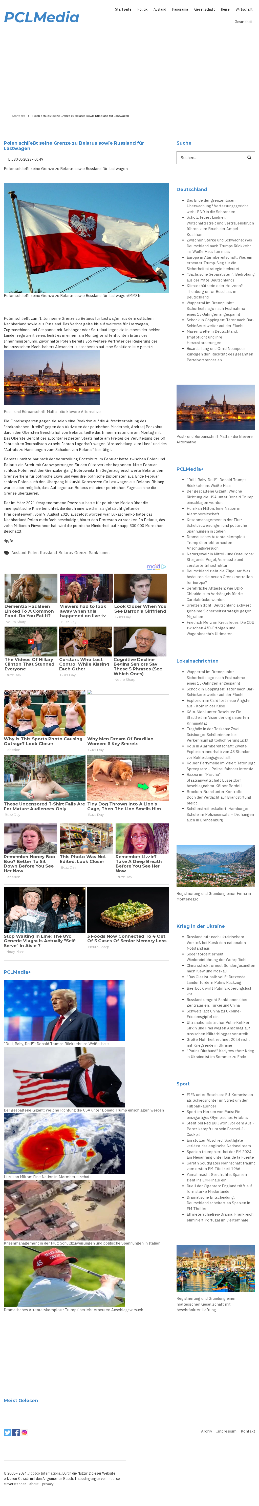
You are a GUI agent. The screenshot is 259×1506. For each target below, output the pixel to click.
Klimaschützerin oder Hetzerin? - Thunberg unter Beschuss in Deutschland (216, 291)
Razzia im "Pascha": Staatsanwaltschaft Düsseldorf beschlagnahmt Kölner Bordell (214, 780)
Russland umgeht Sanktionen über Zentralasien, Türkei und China (217, 1002)
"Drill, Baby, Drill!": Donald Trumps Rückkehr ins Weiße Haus (56, 1043)
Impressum (226, 1431)
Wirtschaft (244, 9)
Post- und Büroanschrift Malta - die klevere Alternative (52, 411)
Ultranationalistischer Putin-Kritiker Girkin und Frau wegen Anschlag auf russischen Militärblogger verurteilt (218, 1028)
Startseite (123, 9)
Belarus (65, 552)
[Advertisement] (129, 67)
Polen (33, 552)
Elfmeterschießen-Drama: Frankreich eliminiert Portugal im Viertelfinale (220, 1217)
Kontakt (248, 1431)
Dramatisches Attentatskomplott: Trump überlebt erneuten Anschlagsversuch (73, 1309)
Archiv (206, 1431)
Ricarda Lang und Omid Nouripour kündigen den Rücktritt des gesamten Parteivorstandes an (220, 354)
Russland (48, 552)
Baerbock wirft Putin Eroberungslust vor (219, 991)
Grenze (81, 552)
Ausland (160, 9)
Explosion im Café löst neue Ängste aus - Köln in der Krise (218, 703)
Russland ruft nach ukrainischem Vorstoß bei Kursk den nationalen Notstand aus (216, 942)
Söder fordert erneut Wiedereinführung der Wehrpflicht (217, 957)
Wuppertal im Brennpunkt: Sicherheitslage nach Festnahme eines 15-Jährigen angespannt (216, 308)
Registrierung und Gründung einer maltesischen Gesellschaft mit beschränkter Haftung (206, 1304)
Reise (225, 9)
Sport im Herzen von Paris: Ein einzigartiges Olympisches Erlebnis (217, 1114)
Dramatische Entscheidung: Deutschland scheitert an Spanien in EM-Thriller (218, 1203)
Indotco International (44, 1473)
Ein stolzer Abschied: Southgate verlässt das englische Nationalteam (219, 1143)
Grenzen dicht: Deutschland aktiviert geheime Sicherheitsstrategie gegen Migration (219, 611)
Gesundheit (244, 22)
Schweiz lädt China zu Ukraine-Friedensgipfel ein (214, 1014)
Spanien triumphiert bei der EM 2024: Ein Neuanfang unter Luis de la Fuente (220, 1154)
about (34, 1484)
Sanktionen (99, 552)
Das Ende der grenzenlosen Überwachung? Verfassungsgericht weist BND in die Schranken (217, 206)
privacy (48, 1484)
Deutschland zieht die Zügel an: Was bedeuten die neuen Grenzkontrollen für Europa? (220, 577)
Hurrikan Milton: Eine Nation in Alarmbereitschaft (47, 1176)
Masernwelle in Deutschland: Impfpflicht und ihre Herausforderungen (212, 337)
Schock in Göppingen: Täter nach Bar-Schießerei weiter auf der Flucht (220, 322)
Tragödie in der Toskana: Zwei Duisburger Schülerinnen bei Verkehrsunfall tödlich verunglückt (218, 734)
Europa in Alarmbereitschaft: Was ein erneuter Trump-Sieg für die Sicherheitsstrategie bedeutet (219, 263)
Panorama (180, 9)
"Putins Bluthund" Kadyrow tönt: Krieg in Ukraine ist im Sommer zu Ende (220, 1053)
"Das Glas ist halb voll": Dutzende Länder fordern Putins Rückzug (216, 979)
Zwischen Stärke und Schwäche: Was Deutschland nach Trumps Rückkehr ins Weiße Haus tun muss (219, 246)
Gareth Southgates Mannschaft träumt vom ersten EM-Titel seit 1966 (221, 1166)
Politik (142, 9)
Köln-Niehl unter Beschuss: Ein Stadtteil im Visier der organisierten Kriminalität (218, 717)
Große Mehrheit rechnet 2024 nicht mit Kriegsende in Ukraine (218, 1042)
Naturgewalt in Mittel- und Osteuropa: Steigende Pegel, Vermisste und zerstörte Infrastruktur (220, 560)
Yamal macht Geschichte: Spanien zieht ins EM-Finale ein (217, 1177)
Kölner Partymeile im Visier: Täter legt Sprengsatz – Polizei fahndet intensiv (221, 766)
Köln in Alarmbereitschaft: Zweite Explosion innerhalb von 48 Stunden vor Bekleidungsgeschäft (218, 752)
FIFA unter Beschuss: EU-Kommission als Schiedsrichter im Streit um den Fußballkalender (220, 1100)
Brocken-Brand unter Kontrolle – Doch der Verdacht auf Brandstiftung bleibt (219, 797)
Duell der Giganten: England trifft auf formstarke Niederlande (219, 1188)
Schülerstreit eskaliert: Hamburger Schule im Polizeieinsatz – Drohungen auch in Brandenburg (220, 814)
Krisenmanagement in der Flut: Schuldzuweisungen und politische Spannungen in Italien (82, 1243)
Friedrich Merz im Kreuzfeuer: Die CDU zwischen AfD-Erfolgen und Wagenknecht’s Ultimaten (220, 628)
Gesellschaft (204, 9)
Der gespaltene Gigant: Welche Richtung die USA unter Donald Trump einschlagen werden (84, 1110)
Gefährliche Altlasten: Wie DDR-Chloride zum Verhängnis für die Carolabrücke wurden (215, 594)
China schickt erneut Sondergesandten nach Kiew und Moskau (221, 968)
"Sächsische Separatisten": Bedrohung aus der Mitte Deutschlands (221, 277)
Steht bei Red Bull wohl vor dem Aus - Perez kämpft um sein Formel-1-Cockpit (220, 1129)
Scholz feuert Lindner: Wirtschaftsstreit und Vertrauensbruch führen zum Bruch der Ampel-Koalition (220, 226)
